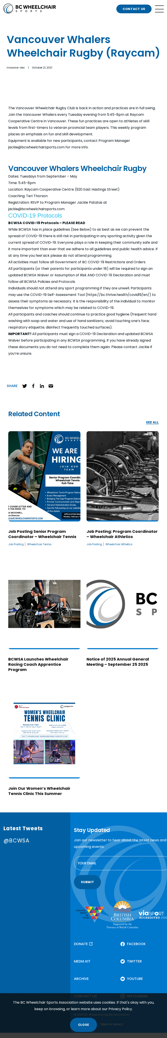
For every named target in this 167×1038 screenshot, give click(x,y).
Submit (87, 882)
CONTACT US (134, 9)
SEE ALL (152, 423)
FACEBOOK (136, 943)
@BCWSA (16, 840)
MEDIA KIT (82, 961)
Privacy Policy (120, 1008)
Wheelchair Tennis (39, 544)
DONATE (81, 943)
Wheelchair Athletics (118, 544)
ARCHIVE (81, 978)
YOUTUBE (135, 978)
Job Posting (16, 544)
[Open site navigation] (159, 8)
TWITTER (134, 961)
